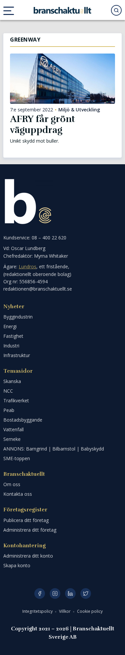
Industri (11, 345)
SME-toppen (16, 458)
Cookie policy (90, 611)
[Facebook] (39, 593)
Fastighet (13, 336)
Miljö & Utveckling (79, 109)
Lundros (27, 266)
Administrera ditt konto (28, 556)
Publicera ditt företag (26, 520)
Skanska (12, 381)
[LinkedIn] (70, 593)
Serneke (12, 439)
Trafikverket (16, 400)
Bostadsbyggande (22, 420)
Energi (10, 326)
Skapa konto (16, 565)
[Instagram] (55, 593)
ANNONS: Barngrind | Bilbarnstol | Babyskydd (53, 449)
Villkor (65, 611)
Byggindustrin (18, 317)
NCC (8, 391)
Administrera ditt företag (29, 530)
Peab (8, 410)
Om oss (11, 484)
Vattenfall (13, 429)
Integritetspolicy (38, 611)
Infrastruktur (16, 355)
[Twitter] (85, 593)
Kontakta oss (17, 494)
